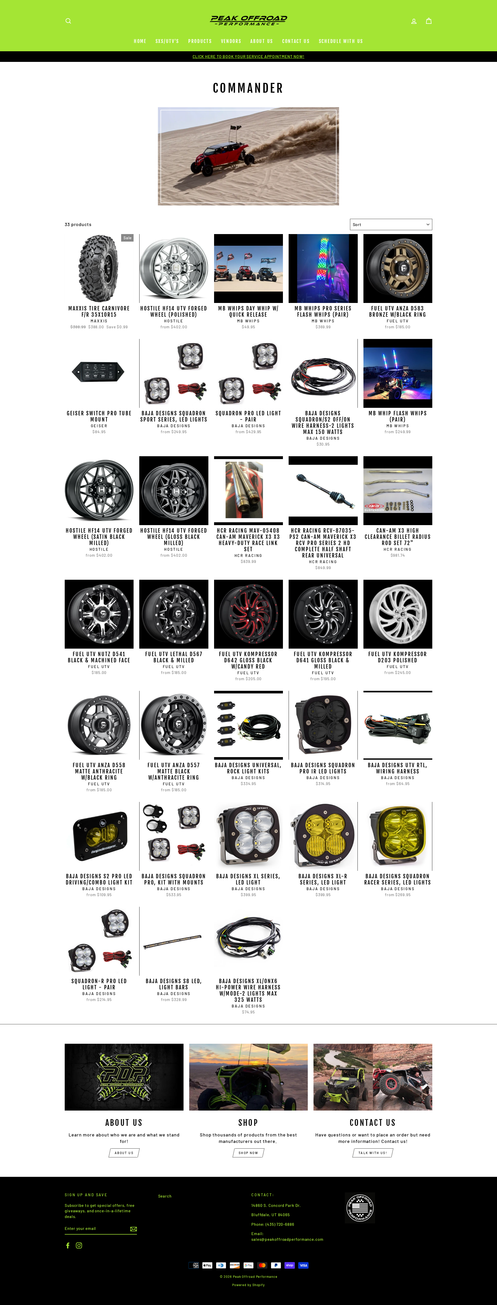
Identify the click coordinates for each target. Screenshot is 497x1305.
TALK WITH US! (373, 1153)
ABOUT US (124, 1153)
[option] (248, 56)
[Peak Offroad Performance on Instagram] (79, 1245)
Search (165, 1196)
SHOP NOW (248, 1153)
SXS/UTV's (167, 41)
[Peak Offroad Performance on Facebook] (68, 1245)
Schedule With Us (341, 41)
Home (140, 41)
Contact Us (296, 41)
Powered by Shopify (248, 1285)
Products (200, 41)
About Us (261, 41)
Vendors (231, 41)
